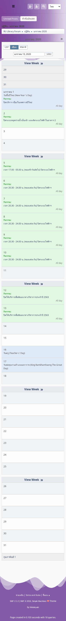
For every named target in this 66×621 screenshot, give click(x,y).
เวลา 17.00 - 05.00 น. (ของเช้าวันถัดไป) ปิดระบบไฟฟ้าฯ (29, 169)
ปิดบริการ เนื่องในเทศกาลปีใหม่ (18, 102)
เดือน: (14, 47)
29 (5, 69)
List (7, 47)
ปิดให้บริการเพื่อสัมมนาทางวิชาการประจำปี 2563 (26, 297)
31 (5, 84)
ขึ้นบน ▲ (46, 595)
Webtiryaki (34, 607)
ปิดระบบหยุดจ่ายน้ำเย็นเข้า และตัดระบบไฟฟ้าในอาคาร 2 (30, 120)
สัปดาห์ (23, 47)
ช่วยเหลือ (19, 595)
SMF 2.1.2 (14, 601)
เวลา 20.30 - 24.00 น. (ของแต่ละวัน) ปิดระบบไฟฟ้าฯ (28, 187)
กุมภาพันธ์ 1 (10, 557)
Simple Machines (39, 601)
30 (5, 77)
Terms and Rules (33, 595)
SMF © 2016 (25, 601)
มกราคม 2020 (33, 39)
